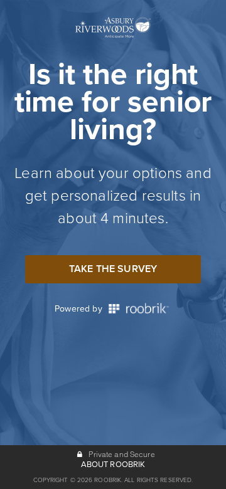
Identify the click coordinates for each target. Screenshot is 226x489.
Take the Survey (113, 269)
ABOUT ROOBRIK (113, 465)
